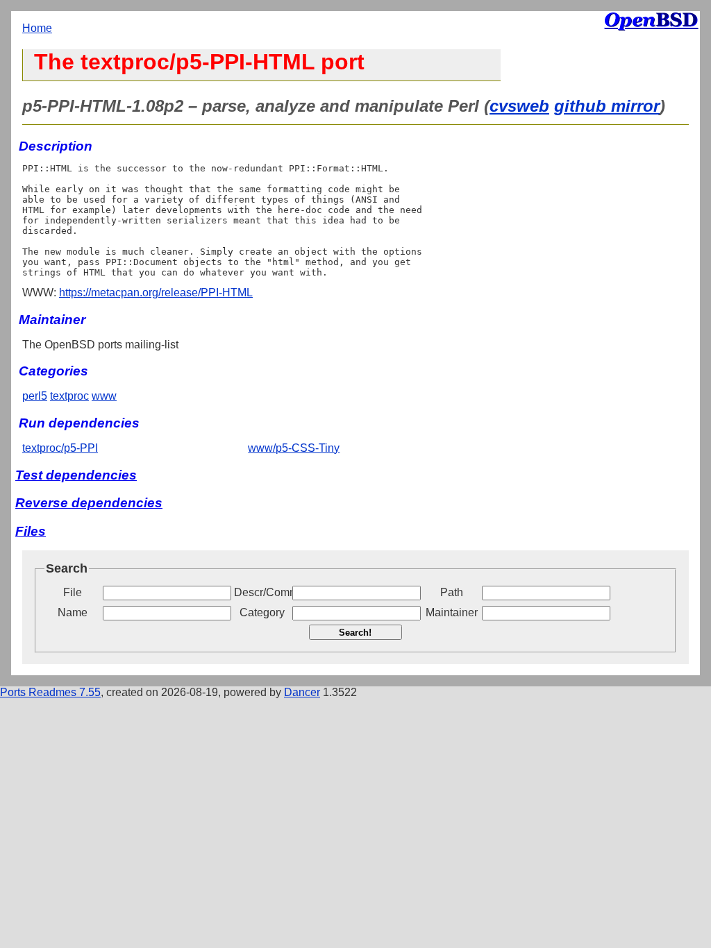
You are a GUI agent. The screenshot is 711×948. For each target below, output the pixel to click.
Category (262, 612)
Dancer (302, 692)
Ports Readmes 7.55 (50, 692)
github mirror (607, 105)
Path (451, 592)
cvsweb (519, 105)
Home (37, 28)
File (72, 592)
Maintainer (452, 612)
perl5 (34, 396)
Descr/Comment (262, 592)
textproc (69, 396)
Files (30, 531)
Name (72, 612)
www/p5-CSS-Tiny (294, 448)
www (104, 396)
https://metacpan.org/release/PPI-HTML (156, 292)
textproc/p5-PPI (60, 448)
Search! (355, 632)
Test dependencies (76, 475)
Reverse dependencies (88, 503)
